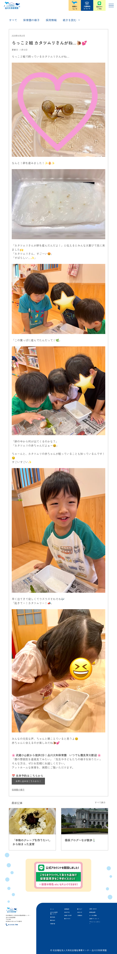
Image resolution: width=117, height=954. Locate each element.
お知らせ (79, 912)
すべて (13, 20)
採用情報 (51, 20)
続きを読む (69, 20)
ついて (74, 9)
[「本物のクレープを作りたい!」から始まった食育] (32, 821)
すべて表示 (100, 802)
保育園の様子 (31, 20)
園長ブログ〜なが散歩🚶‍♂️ (80, 840)
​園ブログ (79, 909)
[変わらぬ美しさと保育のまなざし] (84, 821)
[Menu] (111, 5)
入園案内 (79, 915)
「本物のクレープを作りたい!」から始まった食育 (32, 842)
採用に (74, 6)
